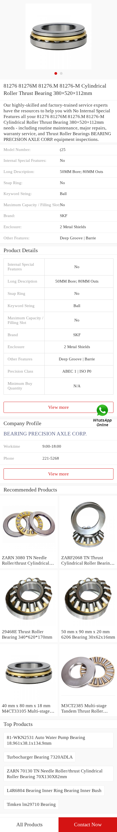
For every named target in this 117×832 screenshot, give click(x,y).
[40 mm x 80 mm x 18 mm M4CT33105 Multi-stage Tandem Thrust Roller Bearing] (29, 700)
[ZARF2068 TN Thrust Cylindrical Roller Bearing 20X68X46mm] (88, 552)
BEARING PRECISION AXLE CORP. (45, 434)
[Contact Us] (103, 416)
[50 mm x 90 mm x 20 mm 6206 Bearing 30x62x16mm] (88, 626)
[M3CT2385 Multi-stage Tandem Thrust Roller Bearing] (88, 700)
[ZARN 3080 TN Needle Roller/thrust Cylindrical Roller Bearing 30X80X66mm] (29, 552)
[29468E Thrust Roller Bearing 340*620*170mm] (29, 626)
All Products (29, 824)
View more (58, 407)
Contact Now (88, 824)
